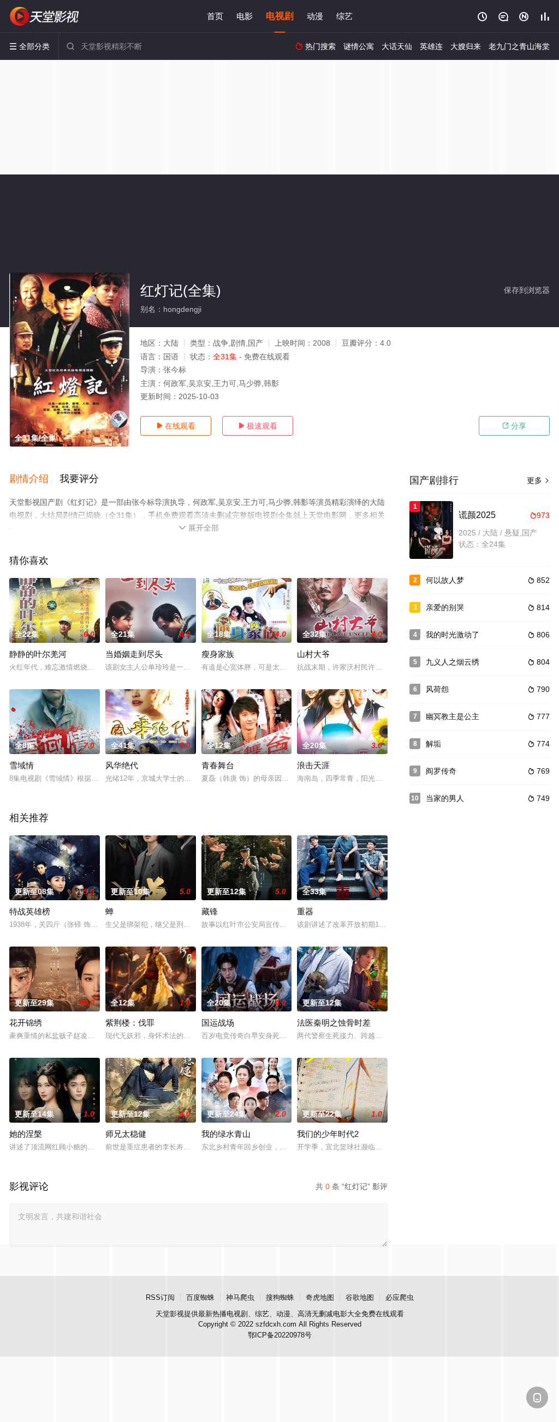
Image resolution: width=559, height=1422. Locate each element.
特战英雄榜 (29, 911)
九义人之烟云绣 (452, 662)
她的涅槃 (25, 1133)
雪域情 (21, 765)
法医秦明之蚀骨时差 (334, 1022)
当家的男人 (445, 798)
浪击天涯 (313, 765)
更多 (538, 480)
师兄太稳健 (125, 1133)
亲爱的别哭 (445, 607)
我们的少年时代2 (328, 1133)
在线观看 (175, 425)
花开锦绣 (25, 1022)
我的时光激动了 (452, 634)
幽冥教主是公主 (452, 716)
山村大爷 (313, 654)
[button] (34, 479)
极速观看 (257, 425)
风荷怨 (437, 689)
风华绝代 (121, 765)
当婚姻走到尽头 (134, 654)
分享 (514, 425)
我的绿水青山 (226, 1133)
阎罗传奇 (441, 771)
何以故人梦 (445, 580)
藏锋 (209, 911)
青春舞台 (217, 765)
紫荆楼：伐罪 (129, 1022)
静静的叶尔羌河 (38, 654)
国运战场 (217, 1022)
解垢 (433, 743)
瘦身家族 (217, 654)
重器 (305, 911)
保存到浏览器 (527, 290)
